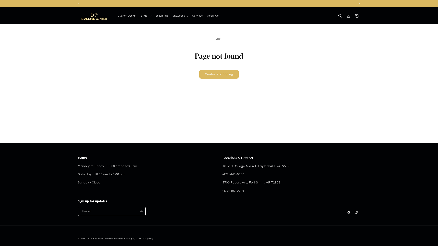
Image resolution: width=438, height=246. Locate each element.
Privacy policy (146, 238)
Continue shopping (219, 74)
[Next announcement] (359, 3)
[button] (146, 16)
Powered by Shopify (124, 238)
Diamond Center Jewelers (100, 238)
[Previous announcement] (79, 3)
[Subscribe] (141, 211)
